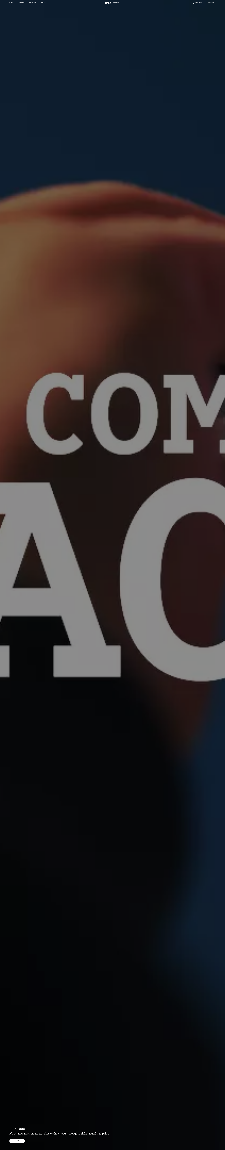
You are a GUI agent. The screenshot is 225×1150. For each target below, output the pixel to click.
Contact (43, 3)
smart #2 (21, 1129)
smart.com (211, 2)
